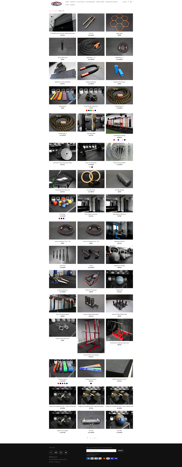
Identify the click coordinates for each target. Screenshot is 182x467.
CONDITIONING (100, 1)
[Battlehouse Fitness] (56, 3)
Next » (94, 438)
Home (67, 1)
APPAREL (72, 4)
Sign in (125, 1)
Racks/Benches (90, 1)
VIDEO (67, 4)
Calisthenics (81, 1)
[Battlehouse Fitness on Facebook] (51, 452)
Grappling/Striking (112, 1)
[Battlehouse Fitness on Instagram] (61, 452)
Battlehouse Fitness (94, 454)
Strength (73, 1)
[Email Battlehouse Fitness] (66, 452)
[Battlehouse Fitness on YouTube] (56, 452)
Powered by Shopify (90, 455)
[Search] (128, 2)
